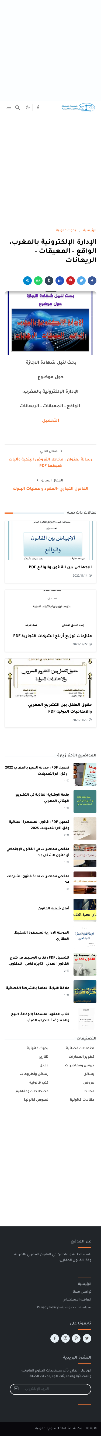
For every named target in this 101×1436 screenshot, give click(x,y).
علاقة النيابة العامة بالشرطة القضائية (37, 988)
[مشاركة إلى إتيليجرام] (27, 280)
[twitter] (87, 1338)
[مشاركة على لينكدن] (59, 280)
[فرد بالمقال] (81, 280)
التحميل (50, 421)
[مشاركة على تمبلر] (49, 280)
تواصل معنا (82, 1292)
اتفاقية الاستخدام (77, 1300)
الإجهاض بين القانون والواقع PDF (60, 568)
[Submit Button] (16, 1389)
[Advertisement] (50, 50)
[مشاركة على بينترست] (70, 280)
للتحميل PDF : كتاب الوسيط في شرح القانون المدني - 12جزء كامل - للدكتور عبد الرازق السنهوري (39, 964)
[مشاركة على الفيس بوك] (92, 280)
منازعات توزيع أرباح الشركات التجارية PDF (52, 636)
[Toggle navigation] (8, 107)
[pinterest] (76, 1338)
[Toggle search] (17, 107)
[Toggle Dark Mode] (27, 107)
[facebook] (38, 107)
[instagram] (65, 1338)
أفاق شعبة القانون (53, 909)
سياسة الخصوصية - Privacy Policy (64, 1308)
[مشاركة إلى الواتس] (38, 280)
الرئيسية (84, 1284)
